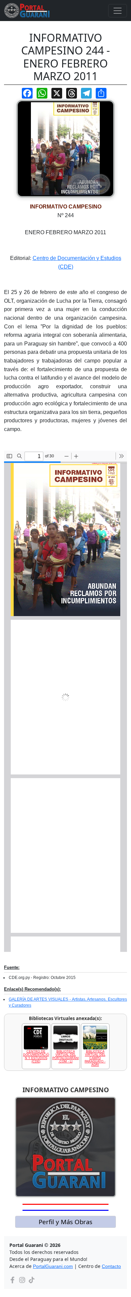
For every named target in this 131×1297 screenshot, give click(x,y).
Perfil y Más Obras (65, 1221)
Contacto (111, 1266)
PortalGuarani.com (53, 1266)
